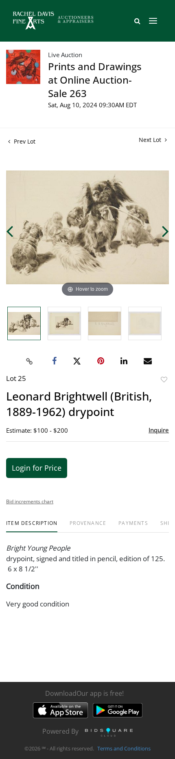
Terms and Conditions (124, 748)
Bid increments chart (29, 501)
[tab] (31, 526)
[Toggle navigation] (153, 20)
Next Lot (151, 139)
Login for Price (36, 468)
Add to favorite (164, 379)
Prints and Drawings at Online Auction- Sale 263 (95, 80)
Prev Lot (23, 141)
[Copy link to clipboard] (30, 361)
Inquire (159, 430)
